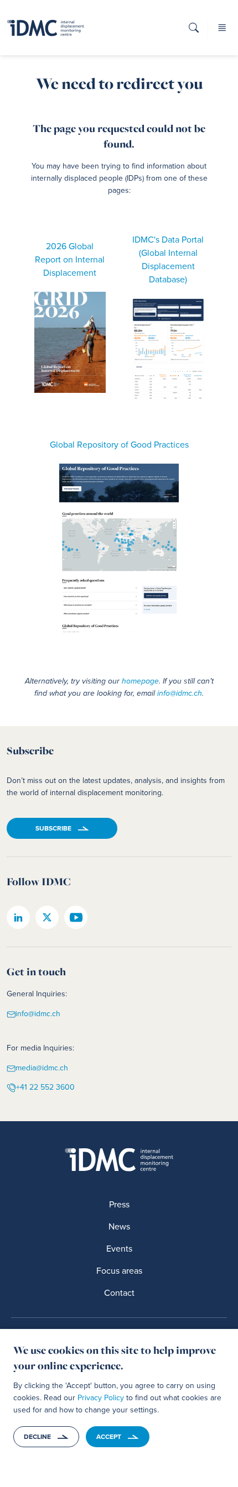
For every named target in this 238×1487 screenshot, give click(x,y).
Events (119, 1248)
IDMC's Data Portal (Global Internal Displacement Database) (168, 259)
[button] (194, 31)
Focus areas (119, 1270)
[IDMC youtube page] (75, 917)
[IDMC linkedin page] (18, 917)
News (119, 1226)
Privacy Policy (100, 1398)
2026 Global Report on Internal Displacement (70, 259)
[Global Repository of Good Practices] (119, 548)
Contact (119, 1292)
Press (119, 1204)
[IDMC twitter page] (47, 917)
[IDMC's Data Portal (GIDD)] (168, 349)
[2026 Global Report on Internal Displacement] (70, 342)
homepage (140, 681)
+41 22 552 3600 (45, 1087)
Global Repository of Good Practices (119, 444)
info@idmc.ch (179, 693)
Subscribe (53, 828)
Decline (37, 1437)
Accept (108, 1437)
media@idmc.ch (41, 1068)
